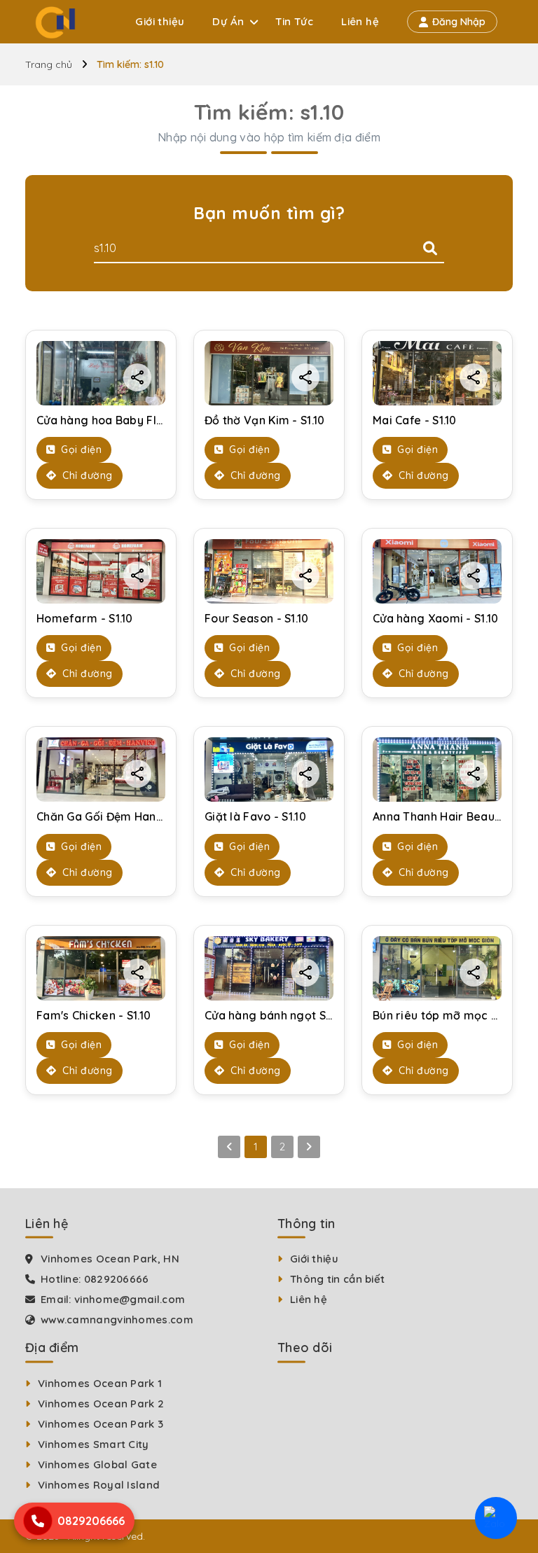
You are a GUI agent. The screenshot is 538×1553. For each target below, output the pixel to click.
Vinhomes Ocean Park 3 (100, 1423)
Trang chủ (48, 64)
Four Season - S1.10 (257, 618)
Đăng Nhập (458, 21)
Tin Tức (294, 21)
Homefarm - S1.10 (84, 618)
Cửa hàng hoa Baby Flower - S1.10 (128, 420)
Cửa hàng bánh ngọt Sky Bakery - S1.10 (311, 1015)
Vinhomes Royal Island (99, 1484)
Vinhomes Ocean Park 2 (101, 1403)
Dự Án (228, 21)
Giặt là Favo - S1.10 (255, 816)
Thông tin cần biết (337, 1279)
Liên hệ (360, 21)
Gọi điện (80, 449)
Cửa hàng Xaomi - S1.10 (436, 618)
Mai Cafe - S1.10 (415, 420)
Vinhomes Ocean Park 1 (100, 1383)
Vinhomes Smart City (93, 1444)
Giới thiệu (159, 21)
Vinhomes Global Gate (97, 1464)
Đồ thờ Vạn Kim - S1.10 (265, 420)
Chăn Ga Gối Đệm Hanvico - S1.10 (125, 816)
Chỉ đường (86, 475)
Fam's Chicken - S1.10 (93, 1015)
